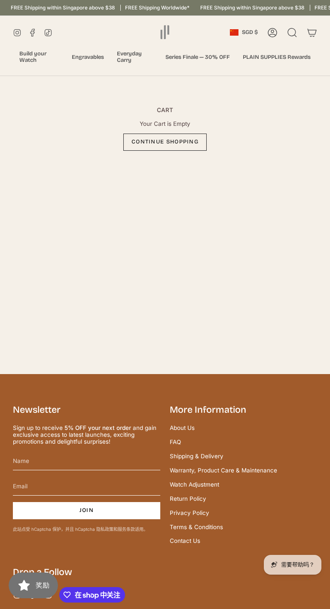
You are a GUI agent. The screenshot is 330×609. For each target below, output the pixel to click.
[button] (39, 57)
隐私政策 (104, 529)
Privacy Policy (189, 512)
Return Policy (188, 498)
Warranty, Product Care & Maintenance (223, 470)
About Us (182, 427)
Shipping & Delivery (196, 456)
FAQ (175, 441)
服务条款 (126, 529)
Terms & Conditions (196, 527)
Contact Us (185, 540)
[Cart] (312, 32)
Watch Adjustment (194, 484)
